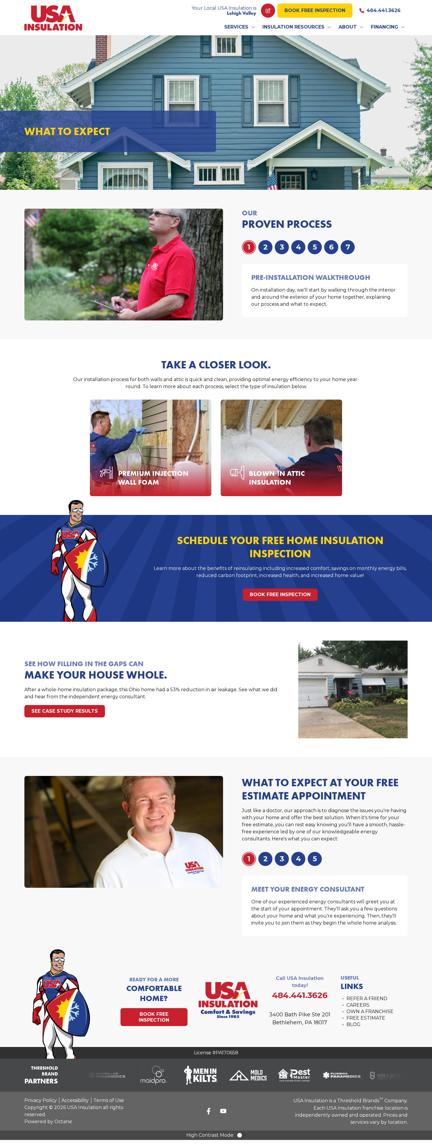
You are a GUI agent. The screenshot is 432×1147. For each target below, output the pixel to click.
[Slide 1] (265, 247)
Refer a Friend (366, 998)
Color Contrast (241, 1135)
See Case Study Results (64, 711)
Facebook (208, 1111)
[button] (240, 27)
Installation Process (156, 478)
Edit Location (268, 11)
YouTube (223, 1111)
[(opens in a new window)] (98, 1075)
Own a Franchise (370, 1011)
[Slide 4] (315, 247)
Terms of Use (108, 1100)
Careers (357, 1005)
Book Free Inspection (314, 10)
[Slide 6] (348, 247)
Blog (353, 1024)
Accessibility (75, 1100)
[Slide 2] (282, 247)
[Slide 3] (298, 247)
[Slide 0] (249, 247)
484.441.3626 (383, 10)
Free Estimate (365, 1018)
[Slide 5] (331, 247)
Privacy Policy (40, 1100)
